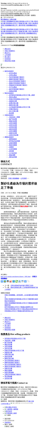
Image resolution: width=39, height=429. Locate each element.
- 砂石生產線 (12, 73)
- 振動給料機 (12, 91)
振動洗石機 (8, 368)
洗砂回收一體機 (10, 340)
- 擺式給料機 (12, 157)
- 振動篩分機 (12, 101)
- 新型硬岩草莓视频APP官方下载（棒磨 (21, 95)
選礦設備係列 (9, 137)
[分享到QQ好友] (8, 281)
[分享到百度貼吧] (19, 281)
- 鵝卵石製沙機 (13, 105)
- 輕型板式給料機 (14, 141)
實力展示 (8, 57)
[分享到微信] (16, 281)
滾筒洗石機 (8, 348)
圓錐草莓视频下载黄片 (12, 362)
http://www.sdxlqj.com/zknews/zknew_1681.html (15, 276)
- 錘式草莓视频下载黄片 (16, 89)
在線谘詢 (8, 422)
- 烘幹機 (11, 151)
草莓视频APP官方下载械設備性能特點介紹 (19, 311)
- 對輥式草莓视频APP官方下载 (18, 99)
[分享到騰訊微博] (13, 281)
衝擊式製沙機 (9, 354)
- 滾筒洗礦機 (12, 131)
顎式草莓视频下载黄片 (12, 360)
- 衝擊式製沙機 (13, 103)
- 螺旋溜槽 (11, 155)
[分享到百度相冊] (22, 281)
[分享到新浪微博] (11, 281)
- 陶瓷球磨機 (12, 145)
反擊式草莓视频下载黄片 (13, 374)
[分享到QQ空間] (5, 281)
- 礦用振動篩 (12, 139)
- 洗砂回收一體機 (14, 117)
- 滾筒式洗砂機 (13, 135)
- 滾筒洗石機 (12, 125)
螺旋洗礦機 (8, 370)
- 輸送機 (11, 113)
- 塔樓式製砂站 (13, 109)
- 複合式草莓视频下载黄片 (17, 81)
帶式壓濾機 (8, 376)
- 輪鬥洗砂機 (12, 119)
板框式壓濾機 (9, 372)
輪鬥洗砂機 (8, 342)
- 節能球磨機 (12, 143)
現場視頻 (8, 59)
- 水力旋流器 (12, 153)
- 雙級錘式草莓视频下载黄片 (17, 85)
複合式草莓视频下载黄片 (13, 364)
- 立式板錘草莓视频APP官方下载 (19, 107)
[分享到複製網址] (28, 281)
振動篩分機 (8, 352)
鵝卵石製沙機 (9, 358)
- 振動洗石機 (12, 133)
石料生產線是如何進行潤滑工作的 (22, 285)
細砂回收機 (8, 356)
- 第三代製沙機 (13, 111)
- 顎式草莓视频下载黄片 (16, 77)
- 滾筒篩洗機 (12, 127)
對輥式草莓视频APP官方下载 (14, 350)
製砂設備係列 (9, 93)
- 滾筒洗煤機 (12, 123)
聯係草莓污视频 (10, 61)
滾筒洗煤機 (8, 346)
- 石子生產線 (12, 87)
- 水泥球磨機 (12, 149)
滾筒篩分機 (8, 378)
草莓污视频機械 (13, 178)
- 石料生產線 (12, 75)
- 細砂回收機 (12, 129)
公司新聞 (8, 55)
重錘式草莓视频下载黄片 (13, 366)
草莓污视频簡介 (10, 51)
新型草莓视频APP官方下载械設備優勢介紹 (19, 307)
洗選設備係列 (9, 115)
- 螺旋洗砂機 (12, 121)
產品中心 (8, 53)
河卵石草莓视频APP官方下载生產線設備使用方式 (21, 309)
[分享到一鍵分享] (25, 281)
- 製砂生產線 (12, 97)
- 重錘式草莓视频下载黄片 (17, 83)
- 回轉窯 (11, 147)
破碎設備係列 (9, 71)
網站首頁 (8, 49)
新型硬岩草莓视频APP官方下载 (15, 338)
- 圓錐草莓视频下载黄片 (16, 79)
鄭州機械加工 (5, 19)
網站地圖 (13, 19)
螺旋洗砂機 (8, 344)
